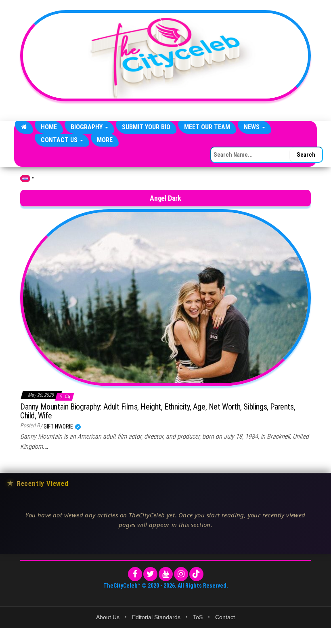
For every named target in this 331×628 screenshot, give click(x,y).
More (105, 140)
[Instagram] (181, 574)
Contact (225, 617)
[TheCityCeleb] (24, 127)
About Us (107, 617)
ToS (198, 617)
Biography (87, 127)
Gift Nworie (59, 426)
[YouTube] (166, 574)
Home (49, 127)
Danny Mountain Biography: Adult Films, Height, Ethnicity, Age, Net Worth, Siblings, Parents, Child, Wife (157, 411)
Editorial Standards (156, 617)
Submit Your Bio (146, 127)
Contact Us (60, 140)
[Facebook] (135, 574)
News (252, 127)
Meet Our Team (207, 127)
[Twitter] (150, 574)
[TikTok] (196, 574)
